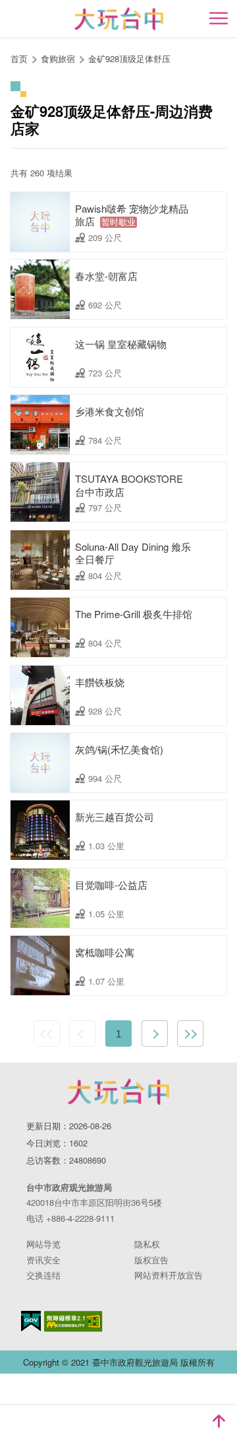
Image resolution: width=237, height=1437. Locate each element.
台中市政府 (118, 1091)
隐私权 (147, 1244)
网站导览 (43, 1244)
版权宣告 (151, 1259)
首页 (19, 58)
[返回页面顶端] (218, 1421)
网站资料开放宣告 (168, 1275)
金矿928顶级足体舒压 (129, 58)
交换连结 (43, 1275)
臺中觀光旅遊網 (118, 18)
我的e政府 (31, 1321)
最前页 (47, 1033)
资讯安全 (43, 1259)
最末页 (190, 1033)
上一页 (82, 1033)
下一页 (155, 1033)
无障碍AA (73, 1321)
